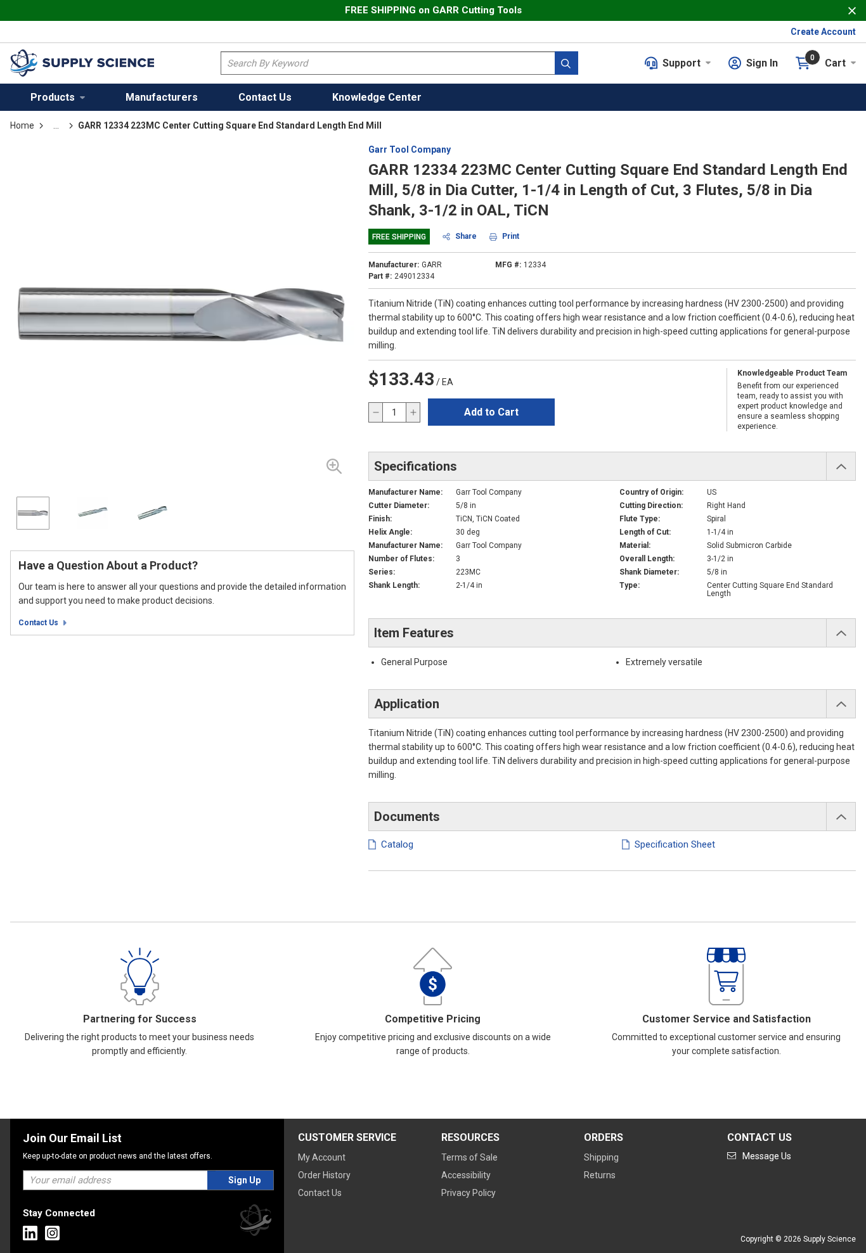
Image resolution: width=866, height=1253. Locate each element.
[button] (57, 97)
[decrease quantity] (376, 412)
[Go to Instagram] (52, 1233)
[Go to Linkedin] (30, 1233)
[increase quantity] (413, 412)
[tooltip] (56, 125)
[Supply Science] (255, 1222)
